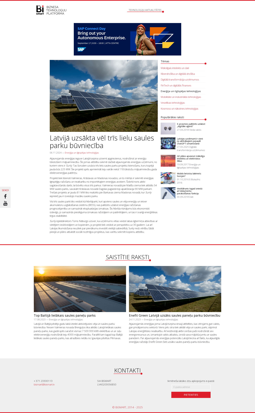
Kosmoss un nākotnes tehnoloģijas (179, 108)
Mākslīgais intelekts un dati (175, 68)
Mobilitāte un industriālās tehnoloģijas (181, 97)
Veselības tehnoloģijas (173, 102)
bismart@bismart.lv (44, 384)
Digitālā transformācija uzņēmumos (180, 79)
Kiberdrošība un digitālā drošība (178, 73)
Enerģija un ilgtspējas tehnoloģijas (82, 152)
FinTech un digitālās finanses (176, 85)
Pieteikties (191, 394)
